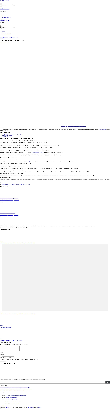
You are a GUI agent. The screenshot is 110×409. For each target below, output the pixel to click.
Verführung (28, 184)
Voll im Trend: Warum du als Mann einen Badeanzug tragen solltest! (16, 395)
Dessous (7, 184)
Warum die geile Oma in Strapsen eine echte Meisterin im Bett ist (12, 134)
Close (1, 28)
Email (1, 354)
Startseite (3, 14)
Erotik (10, 184)
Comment (1, 350)
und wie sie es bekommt (28, 161)
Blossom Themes (31, 407)
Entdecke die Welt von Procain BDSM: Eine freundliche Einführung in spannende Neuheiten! (18, 313)
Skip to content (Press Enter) (4, 0)
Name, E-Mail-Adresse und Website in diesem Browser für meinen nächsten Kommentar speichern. (16, 357)
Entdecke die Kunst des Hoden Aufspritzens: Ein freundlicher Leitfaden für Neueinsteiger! (17, 242)
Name (1, 352)
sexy (18, 184)
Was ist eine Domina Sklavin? (6, 327)
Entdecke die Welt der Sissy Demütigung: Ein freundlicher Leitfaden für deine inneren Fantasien (15, 390)
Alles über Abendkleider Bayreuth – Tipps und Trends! (13, 401)
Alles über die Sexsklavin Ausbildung (11, 397)
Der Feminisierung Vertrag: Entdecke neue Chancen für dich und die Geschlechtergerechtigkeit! (15, 387)
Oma (14, 184)
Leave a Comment (77, 126)
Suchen (1, 380)
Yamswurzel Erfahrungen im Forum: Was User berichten (11, 340)
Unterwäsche (24, 184)
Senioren (16, 184)
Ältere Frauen (4, 184)
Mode (12, 184)
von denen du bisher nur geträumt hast (38, 152)
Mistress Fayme (4, 9)
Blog (2, 16)
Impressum (6, 405)
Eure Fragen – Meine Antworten (7, 135)
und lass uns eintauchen (102, 129)
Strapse (21, 184)
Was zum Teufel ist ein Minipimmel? (11, 399)
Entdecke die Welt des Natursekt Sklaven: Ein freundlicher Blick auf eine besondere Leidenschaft (15, 388)
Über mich (3, 15)
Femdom (1, 38)
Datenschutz (2, 405)
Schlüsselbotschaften (5, 136)
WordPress (39, 407)
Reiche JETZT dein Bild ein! (6, 17)
